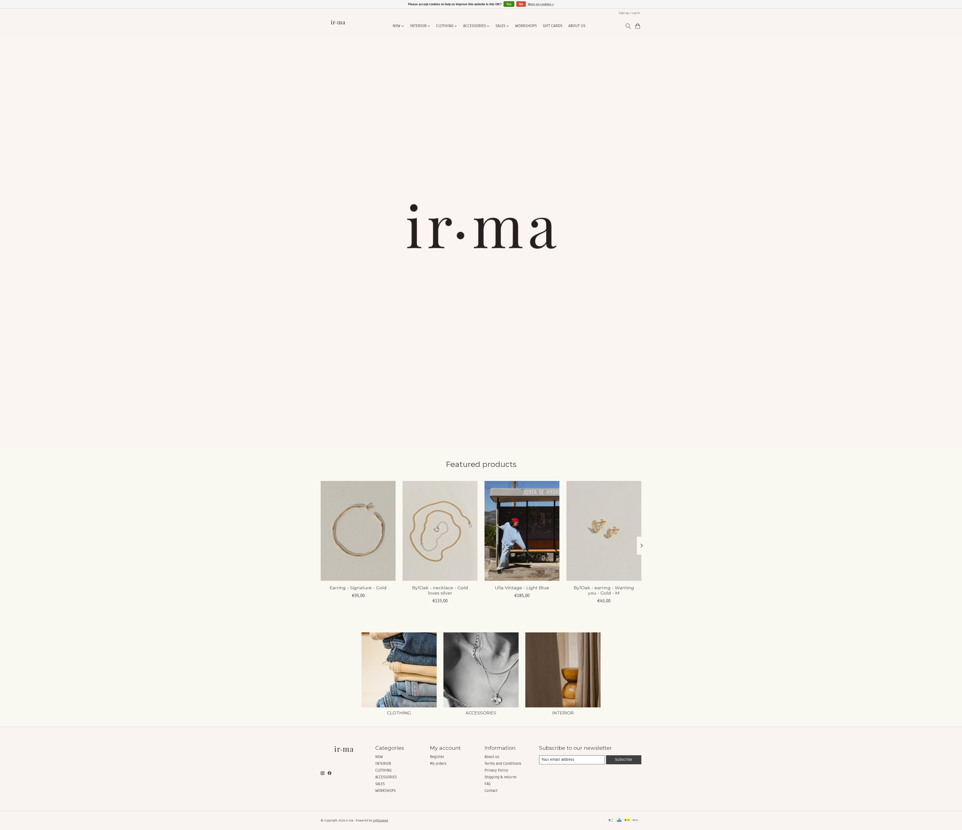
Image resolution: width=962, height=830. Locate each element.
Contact (491, 790)
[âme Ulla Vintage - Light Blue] (522, 531)
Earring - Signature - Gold (358, 587)
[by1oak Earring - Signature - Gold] (358, 531)
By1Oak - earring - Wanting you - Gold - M (604, 590)
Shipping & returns (501, 777)
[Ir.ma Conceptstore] (338, 26)
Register (437, 757)
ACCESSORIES (480, 712)
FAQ (488, 784)
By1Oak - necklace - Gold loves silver (440, 590)
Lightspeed (380, 820)
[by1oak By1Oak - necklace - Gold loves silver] (440, 531)
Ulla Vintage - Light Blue (522, 587)
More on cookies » (541, 4)
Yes (509, 4)
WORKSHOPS (526, 26)
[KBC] (619, 820)
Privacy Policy (496, 770)
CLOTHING (399, 712)
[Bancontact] (611, 820)
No (521, 4)
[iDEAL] (627, 820)
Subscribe (623, 759)
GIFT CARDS (552, 26)
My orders (438, 763)
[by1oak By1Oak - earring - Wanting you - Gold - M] (603, 531)
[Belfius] (635, 820)
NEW (379, 757)
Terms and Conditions (503, 763)
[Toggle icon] (628, 26)
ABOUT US (576, 26)
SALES (380, 784)
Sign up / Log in (629, 13)
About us (492, 757)
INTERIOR (563, 712)
